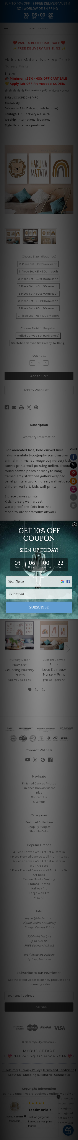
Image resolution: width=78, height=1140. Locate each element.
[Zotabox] (75, 615)
